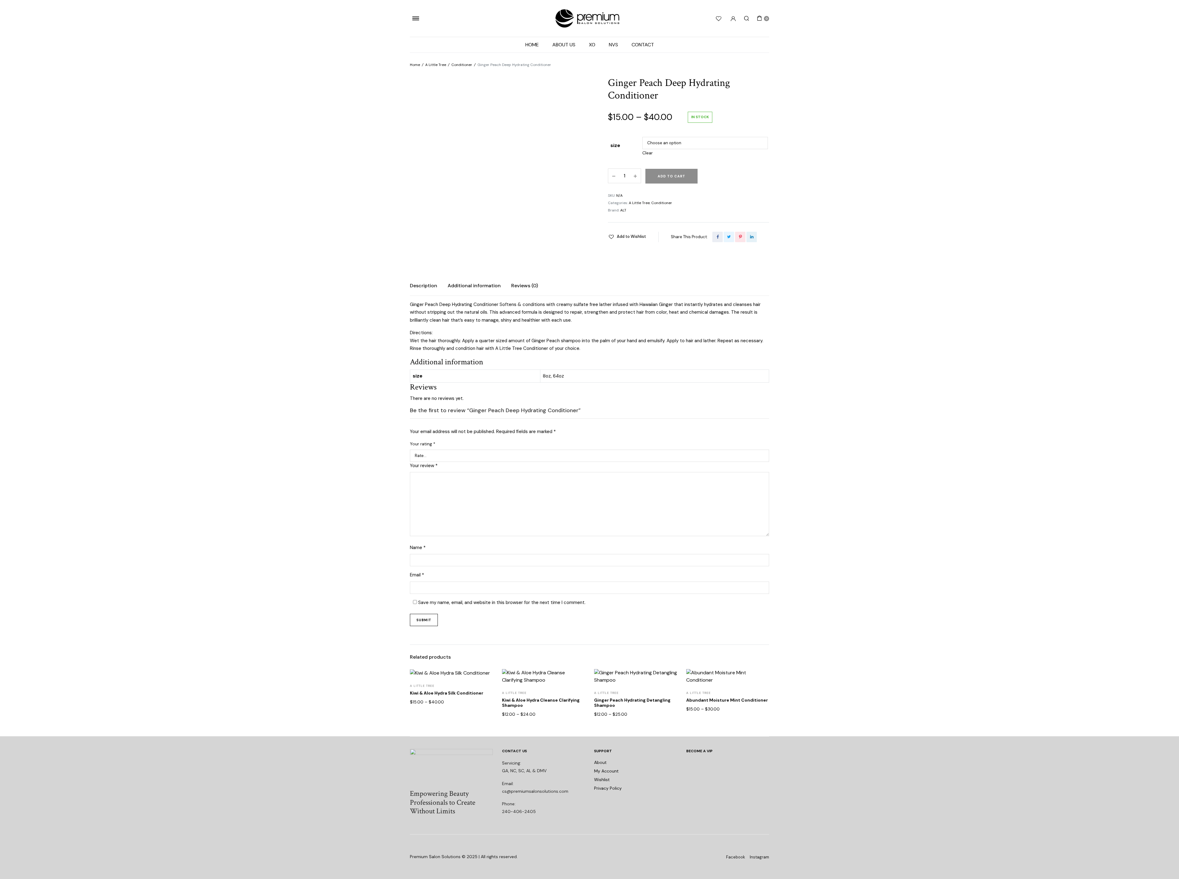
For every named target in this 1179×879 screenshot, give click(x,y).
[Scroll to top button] (1165, 865)
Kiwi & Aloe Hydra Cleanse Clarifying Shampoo (541, 702)
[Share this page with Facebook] (717, 237)
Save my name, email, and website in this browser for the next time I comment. (502, 602)
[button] (627, 236)
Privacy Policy (608, 788)
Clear (647, 153)
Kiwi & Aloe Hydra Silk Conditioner (446, 693)
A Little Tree (435, 64)
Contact (643, 44)
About (600, 762)
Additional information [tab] (474, 285)
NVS (613, 44)
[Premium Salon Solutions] (589, 18)
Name (418, 547)
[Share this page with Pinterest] (740, 237)
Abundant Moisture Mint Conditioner (727, 700)
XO (592, 44)
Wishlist (602, 779)
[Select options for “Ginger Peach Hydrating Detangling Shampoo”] (668, 705)
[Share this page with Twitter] (729, 237)
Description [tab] (423, 285)
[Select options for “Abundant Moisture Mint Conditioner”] (760, 705)
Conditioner (461, 64)
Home (532, 44)
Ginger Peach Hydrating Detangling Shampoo (632, 702)
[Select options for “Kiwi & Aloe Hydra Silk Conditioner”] (484, 705)
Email (417, 575)
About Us (563, 44)
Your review (424, 466)
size (615, 145)
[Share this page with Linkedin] (751, 237)
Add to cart (671, 176)
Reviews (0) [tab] (524, 285)
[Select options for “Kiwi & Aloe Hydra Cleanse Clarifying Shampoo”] (576, 705)
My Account (606, 771)
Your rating (422, 444)
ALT (623, 210)
